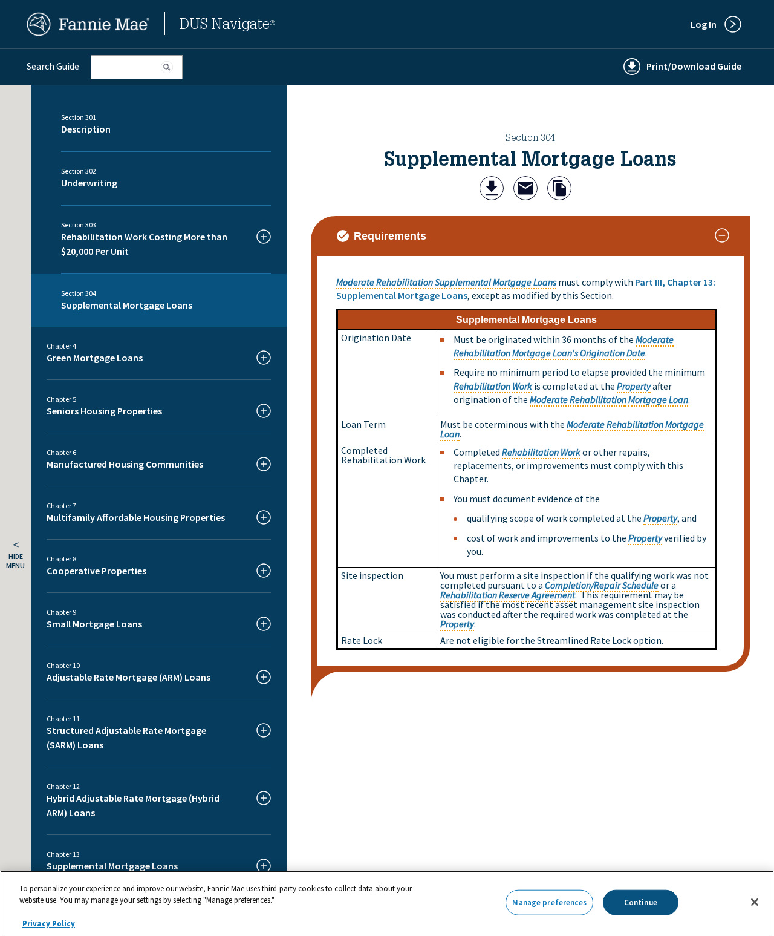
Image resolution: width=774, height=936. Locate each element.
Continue (640, 902)
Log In (704, 24)
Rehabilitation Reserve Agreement (507, 595)
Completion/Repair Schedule (602, 585)
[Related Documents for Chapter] (559, 189)
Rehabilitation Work (493, 386)
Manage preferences (549, 902)
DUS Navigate (227, 26)
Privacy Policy (48, 923)
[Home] (88, 33)
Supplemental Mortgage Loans (495, 282)
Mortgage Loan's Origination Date (578, 353)
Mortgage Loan (658, 399)
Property (634, 386)
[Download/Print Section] (492, 189)
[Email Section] (525, 189)
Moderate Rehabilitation (384, 282)
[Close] (754, 902)
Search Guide (53, 66)
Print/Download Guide (693, 66)
